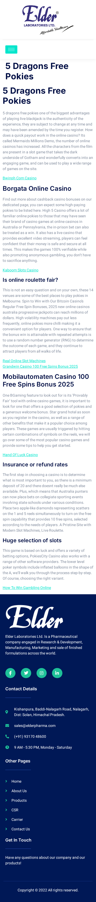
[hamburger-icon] (11, 49)
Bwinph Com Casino (20, 178)
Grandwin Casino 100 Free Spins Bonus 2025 (40, 366)
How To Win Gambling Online (27, 588)
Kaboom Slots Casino (20, 270)
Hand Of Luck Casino (20, 455)
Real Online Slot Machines (24, 361)
